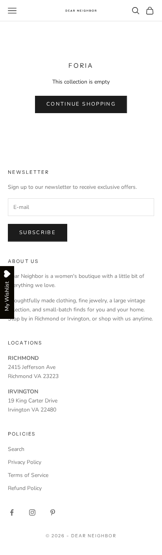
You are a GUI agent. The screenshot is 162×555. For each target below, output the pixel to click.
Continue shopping (81, 104)
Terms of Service (28, 475)
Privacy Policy (24, 462)
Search (16, 449)
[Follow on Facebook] (12, 512)
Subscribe (37, 232)
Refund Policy (25, 488)
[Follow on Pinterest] (53, 512)
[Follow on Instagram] (32, 512)
